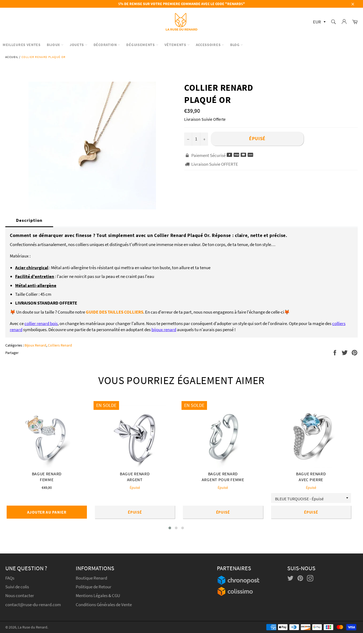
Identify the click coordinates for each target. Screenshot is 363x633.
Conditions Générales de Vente (104, 604)
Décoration (106, 44)
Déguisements (141, 44)
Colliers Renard (60, 345)
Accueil (11, 57)
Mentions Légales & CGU (98, 595)
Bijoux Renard (35, 345)
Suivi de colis (17, 587)
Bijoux (54, 44)
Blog (235, 44)
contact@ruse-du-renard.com (33, 604)
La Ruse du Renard (32, 627)
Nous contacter (19, 595)
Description (29, 220)
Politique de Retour (93, 587)
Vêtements (175, 44)
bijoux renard (163, 329)
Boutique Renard (92, 578)
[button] (170, 528)
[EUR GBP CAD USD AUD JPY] (318, 22)
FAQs (9, 578)
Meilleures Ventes (22, 44)
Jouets (77, 44)
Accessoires (209, 44)
